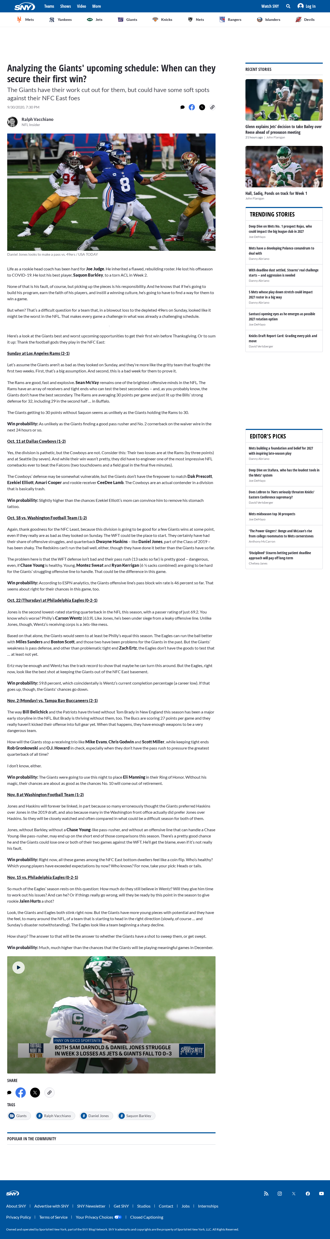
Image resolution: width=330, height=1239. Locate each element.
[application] (111, 1015)
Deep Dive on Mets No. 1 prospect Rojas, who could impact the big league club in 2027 (280, 229)
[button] (306, 6)
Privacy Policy (18, 1217)
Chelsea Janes (258, 563)
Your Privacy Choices (94, 1217)
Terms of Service (53, 1217)
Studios (144, 1205)
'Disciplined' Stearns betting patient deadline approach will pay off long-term (280, 555)
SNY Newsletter (91, 1205)
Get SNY (121, 1205)
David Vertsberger (261, 346)
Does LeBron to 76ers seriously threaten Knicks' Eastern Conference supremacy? (281, 494)
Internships (208, 1205)
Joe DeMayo (257, 237)
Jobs (186, 1205)
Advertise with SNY (51, 1205)
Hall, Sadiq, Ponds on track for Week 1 (276, 193)
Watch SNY (270, 6)
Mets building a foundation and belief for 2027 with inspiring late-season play (281, 451)
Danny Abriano (259, 259)
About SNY (16, 1205)
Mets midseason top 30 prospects (272, 513)
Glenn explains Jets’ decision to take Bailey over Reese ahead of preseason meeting (283, 129)
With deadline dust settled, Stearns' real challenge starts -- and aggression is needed (283, 273)
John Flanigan (275, 137)
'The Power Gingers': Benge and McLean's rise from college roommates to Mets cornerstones (281, 533)
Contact (166, 1205)
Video (81, 6)
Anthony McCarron (262, 541)
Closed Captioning (146, 1217)
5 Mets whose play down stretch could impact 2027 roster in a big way (281, 294)
